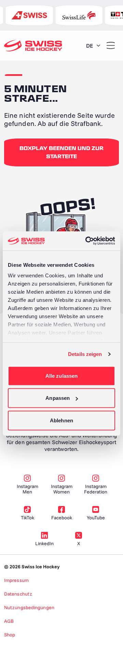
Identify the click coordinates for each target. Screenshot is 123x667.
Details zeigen (85, 354)
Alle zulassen (61, 375)
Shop (9, 635)
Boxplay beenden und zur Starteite (61, 152)
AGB (9, 621)
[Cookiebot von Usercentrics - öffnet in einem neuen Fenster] (86, 241)
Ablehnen (61, 420)
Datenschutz (18, 594)
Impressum (16, 580)
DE (89, 45)
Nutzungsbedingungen (29, 607)
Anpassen (57, 398)
